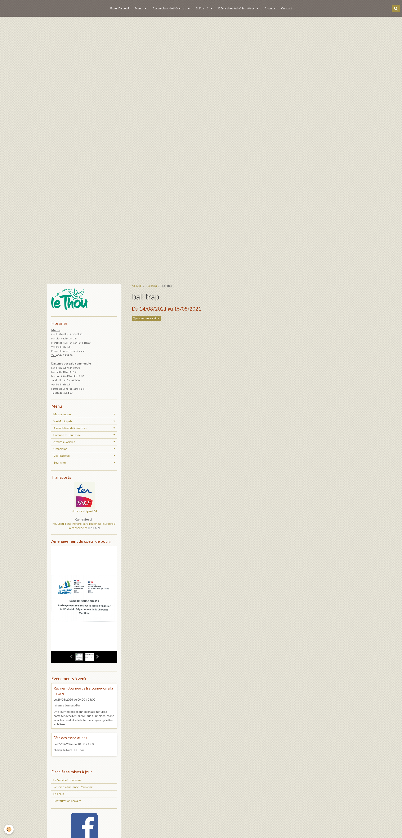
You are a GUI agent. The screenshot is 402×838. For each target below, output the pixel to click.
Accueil (137, 285)
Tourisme (59, 462)
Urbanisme (60, 448)
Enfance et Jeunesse (67, 435)
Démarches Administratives (236, 8)
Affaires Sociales (64, 442)
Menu (139, 8)
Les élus (58, 794)
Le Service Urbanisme (67, 780)
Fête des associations (70, 738)
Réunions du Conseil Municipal (73, 787)
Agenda (270, 8)
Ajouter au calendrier (148, 318)
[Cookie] (9, 829)
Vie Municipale (62, 421)
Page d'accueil (119, 8)
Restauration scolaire (67, 800)
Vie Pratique (61, 455)
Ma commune (62, 414)
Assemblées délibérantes (170, 8)
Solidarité (202, 8)
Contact (286, 8)
